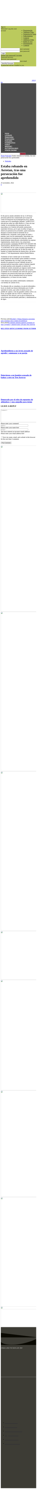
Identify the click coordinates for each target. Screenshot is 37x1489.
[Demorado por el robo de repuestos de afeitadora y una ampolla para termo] (12, 395)
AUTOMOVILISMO (11, 148)
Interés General (11, 150)
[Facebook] (4, 191)
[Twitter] (11, 191)
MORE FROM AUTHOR (27, 328)
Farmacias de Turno (29, 34)
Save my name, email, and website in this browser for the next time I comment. (18, 438)
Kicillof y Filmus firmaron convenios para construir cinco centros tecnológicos (18, 320)
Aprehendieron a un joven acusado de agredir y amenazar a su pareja (17, 352)
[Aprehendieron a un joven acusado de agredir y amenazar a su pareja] (12, 347)
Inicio (7, 133)
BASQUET (8, 146)
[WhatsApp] (26, 191)
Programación (27, 30)
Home (3, 156)
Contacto (26, 38)
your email (23, 61)
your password (24, 51)
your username (24, 49)
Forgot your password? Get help (11, 55)
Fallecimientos (28, 36)
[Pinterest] (19, 191)
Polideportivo (10, 143)
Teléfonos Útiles (28, 32)
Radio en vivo (27, 42)
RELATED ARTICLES (9, 328)
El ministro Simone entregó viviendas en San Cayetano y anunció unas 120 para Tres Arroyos (18, 323)
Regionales (9, 137)
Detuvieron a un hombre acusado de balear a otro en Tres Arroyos (16, 376)
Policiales (8, 141)
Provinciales (9, 139)
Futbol (7, 144)
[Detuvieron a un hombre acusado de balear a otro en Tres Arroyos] (12, 371)
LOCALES (8, 135)
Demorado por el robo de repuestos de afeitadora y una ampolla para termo (17, 400)
